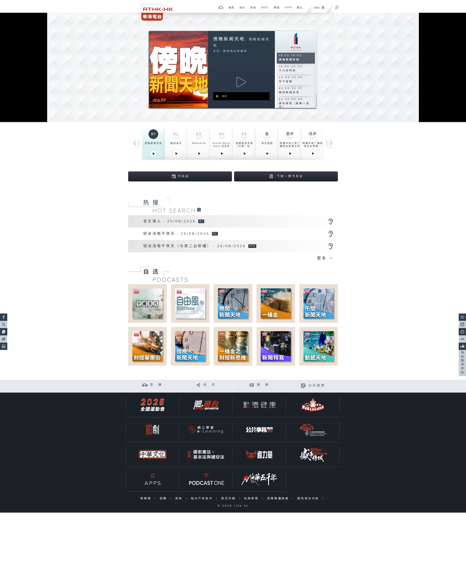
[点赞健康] (259, 405)
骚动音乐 (176, 143)
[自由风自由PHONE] (190, 303)
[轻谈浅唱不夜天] (330, 233)
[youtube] (462, 317)
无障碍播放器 (279, 498)
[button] (217, 96)
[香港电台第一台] (295, 41)
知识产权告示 (202, 498)
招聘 (164, 498)
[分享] (198, 384)
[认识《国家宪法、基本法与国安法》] (206, 454)
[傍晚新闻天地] (190, 346)
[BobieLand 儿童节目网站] (313, 405)
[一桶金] (276, 303)
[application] (241, 96)
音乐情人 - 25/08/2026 (170, 221)
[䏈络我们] (252, 384)
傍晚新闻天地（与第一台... (244, 145)
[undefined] (221, 7)
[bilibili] (462, 331)
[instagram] (462, 324)
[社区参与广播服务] (313, 429)
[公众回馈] (303, 385)
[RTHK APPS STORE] (152, 479)
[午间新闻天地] (318, 303)
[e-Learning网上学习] (206, 429)
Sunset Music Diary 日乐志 (222, 145)
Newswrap (199, 143)
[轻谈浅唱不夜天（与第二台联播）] (330, 246)
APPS (287, 9)
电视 (230, 9)
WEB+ (263, 9)
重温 (275, 9)
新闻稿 (146, 498)
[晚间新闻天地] (233, 303)
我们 (298, 9)
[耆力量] (259, 454)
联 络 (263, 385)
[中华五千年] (259, 479)
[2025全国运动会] (152, 405)
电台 (241, 9)
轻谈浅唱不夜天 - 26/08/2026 (177, 234)
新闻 (252, 9)
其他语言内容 (309, 498)
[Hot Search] (199, 209)
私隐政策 (252, 498)
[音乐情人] (330, 221)
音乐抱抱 (267, 143)
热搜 (152, 202)
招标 (179, 498)
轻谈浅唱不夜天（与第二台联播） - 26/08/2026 (195, 246)
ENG (317, 7)
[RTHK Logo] (155, 10)
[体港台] (206, 405)
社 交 (210, 385)
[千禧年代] (147, 303)
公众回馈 (317, 385)
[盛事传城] (313, 454)
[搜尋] (336, 6)
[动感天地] (318, 346)
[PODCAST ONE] (206, 479)
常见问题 (229, 498)
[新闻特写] (276, 346)
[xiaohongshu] (462, 339)
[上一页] (134, 143)
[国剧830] (152, 429)
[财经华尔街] (147, 346)
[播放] (241, 82)
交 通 (156, 385)
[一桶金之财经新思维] (233, 346)
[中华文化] (152, 454)
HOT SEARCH (174, 210)
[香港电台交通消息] (145, 384)
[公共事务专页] (259, 429)
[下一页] (331, 143)
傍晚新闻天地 (153, 143)
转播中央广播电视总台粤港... (313, 145)
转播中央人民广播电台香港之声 (290, 145)
